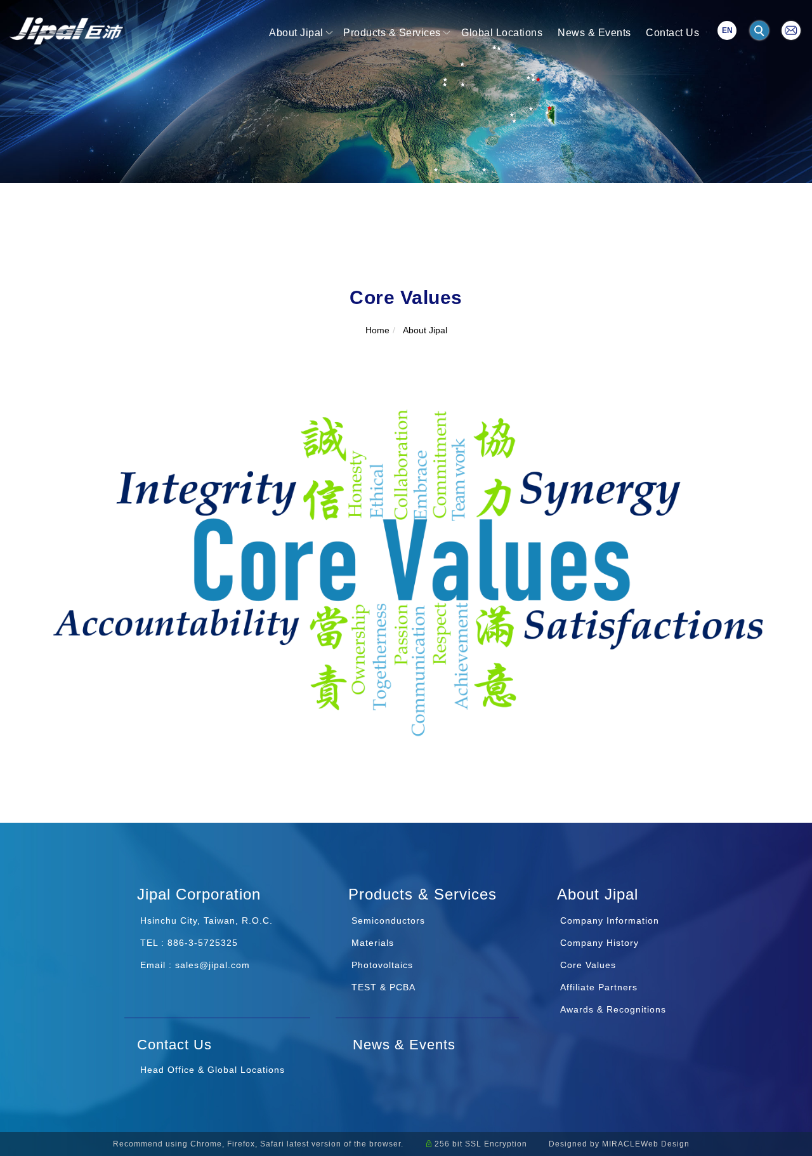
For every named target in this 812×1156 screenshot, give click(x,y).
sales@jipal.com (212, 965)
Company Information (609, 920)
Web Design (665, 1143)
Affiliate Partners (599, 987)
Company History (599, 943)
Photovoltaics (380, 965)
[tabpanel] (406, 91)
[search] (761, 32)
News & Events (594, 32)
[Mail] (791, 29)
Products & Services (392, 32)
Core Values (588, 965)
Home (377, 330)
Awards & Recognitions (613, 1009)
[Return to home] (66, 30)
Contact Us (672, 32)
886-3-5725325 (202, 943)
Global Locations (501, 32)
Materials (371, 943)
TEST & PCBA (382, 987)
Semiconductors (386, 920)
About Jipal (296, 32)
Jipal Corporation (199, 894)
